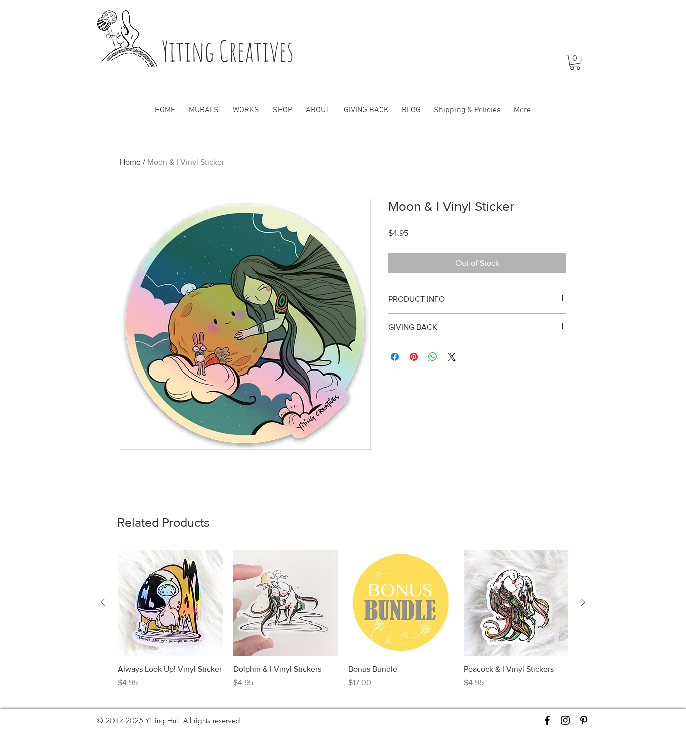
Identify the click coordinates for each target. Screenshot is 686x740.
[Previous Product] (103, 602)
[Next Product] (583, 602)
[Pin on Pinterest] (414, 357)
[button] (575, 62)
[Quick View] (170, 603)
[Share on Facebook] (395, 357)
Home (130, 162)
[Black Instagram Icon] (565, 720)
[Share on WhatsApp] (433, 357)
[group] (343, 624)
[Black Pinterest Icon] (584, 720)
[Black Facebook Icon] (547, 720)
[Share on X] (452, 357)
